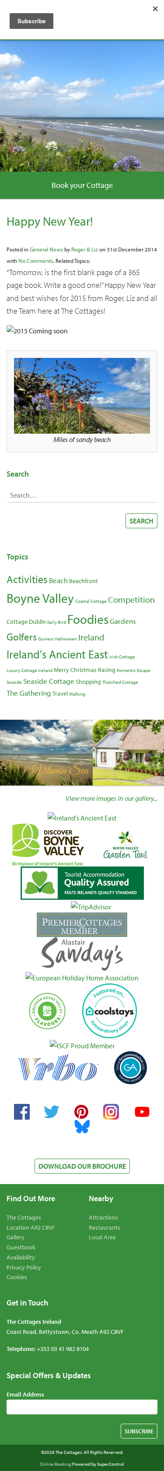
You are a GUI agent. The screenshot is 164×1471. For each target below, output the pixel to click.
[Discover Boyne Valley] (48, 845)
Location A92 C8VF (31, 1227)
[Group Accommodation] (130, 1067)
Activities (27, 579)
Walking (77, 694)
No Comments (35, 260)
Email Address (25, 1394)
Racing (106, 670)
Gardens (123, 621)
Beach (58, 580)
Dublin (37, 622)
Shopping (88, 682)
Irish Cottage (122, 657)
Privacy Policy (24, 1267)
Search (141, 520)
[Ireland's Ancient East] (82, 817)
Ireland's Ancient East (57, 654)
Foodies (87, 619)
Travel (60, 693)
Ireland (91, 637)
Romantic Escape (133, 670)
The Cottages (24, 1217)
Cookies (17, 1277)
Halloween (66, 639)
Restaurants (104, 1227)
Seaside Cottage (48, 681)
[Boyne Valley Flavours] (47, 1011)
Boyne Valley (40, 598)
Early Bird (56, 622)
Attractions (103, 1217)
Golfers (22, 636)
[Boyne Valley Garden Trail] (125, 845)
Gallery (15, 1237)
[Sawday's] (82, 954)
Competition (131, 599)
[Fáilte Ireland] (82, 882)
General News (46, 249)
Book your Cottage (82, 185)
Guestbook (21, 1247)
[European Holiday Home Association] (82, 977)
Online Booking (55, 1464)
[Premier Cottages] (82, 924)
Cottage (17, 622)
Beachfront (83, 581)
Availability (21, 1257)
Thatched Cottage (120, 682)
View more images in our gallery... (111, 798)
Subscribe (139, 1431)
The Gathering (29, 692)
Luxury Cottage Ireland (29, 670)
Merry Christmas (75, 670)
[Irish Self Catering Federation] (82, 1045)
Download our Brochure (82, 1166)
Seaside (14, 682)
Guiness (46, 639)
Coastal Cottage (91, 601)
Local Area (102, 1237)
